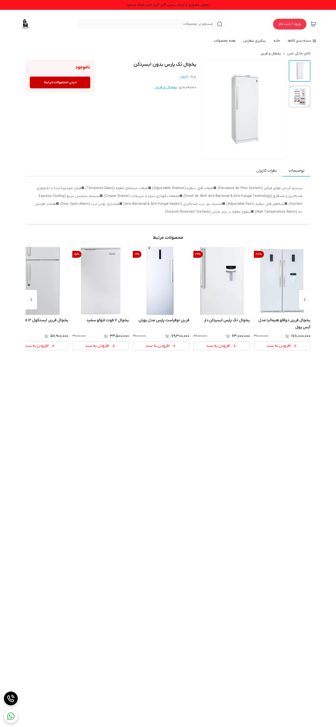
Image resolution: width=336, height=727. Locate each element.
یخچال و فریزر (270, 53)
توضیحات (297, 170)
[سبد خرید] (313, 24)
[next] (31, 299)
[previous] (305, 299)
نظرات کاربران (266, 170)
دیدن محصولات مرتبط (60, 82)
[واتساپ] (11, 716)
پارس (184, 76)
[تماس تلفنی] (11, 698)
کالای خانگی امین (298, 53)
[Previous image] (209, 110)
